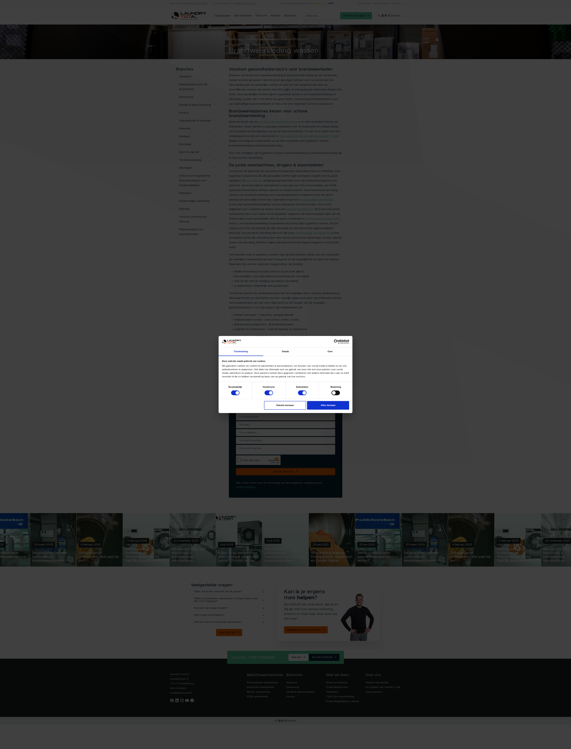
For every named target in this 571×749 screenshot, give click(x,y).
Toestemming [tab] (241, 351)
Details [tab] (285, 351)
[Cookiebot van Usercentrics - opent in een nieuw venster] (336, 341)
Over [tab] (330, 351)
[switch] (269, 393)
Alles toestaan (328, 405)
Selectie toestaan (285, 405)
